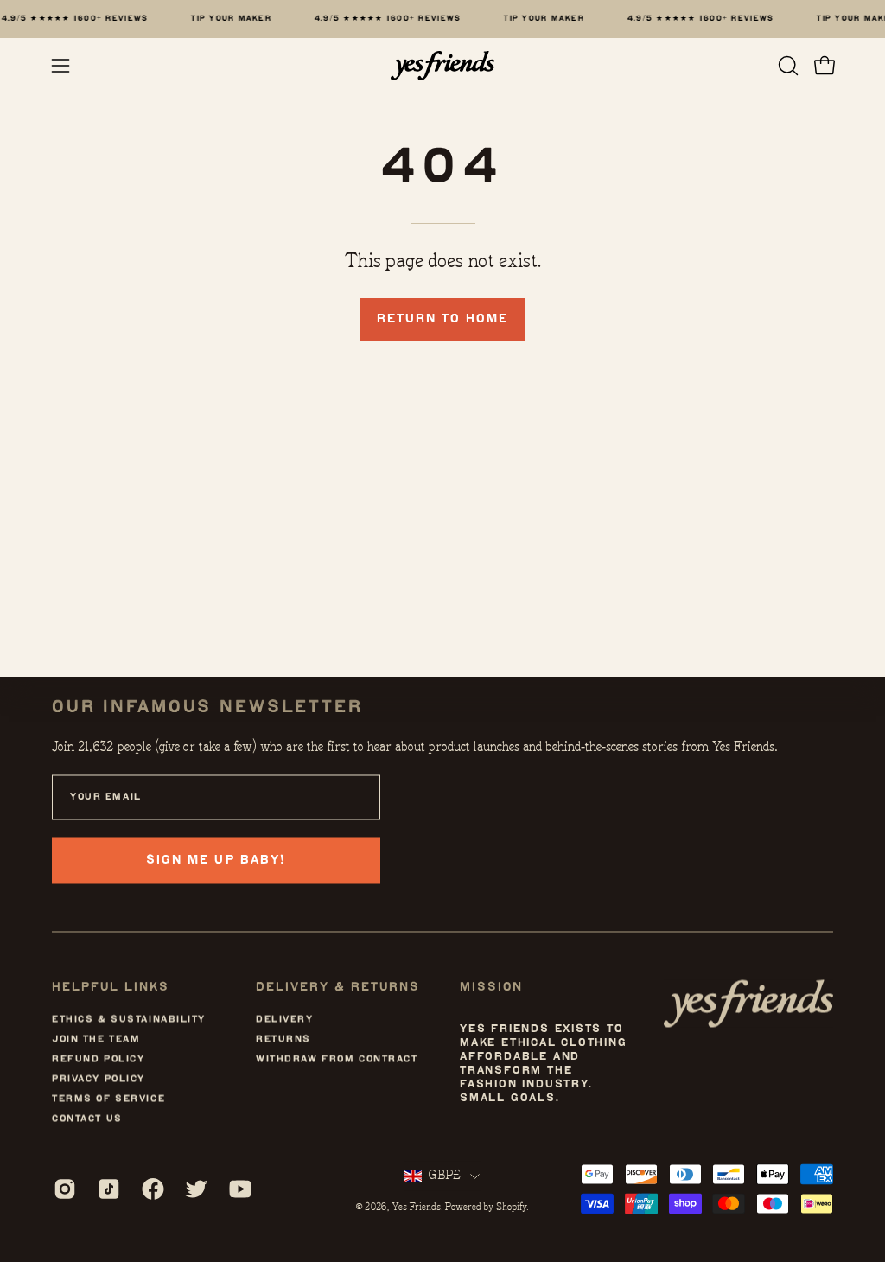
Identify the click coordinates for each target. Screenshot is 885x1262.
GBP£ (445, 1176)
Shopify (511, 1207)
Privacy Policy (98, 1079)
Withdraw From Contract (337, 1059)
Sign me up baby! (215, 859)
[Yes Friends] (442, 65)
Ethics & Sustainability (129, 1019)
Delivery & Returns (337, 986)
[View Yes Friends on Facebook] (151, 1188)
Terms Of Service (108, 1099)
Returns (283, 1039)
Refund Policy (98, 1059)
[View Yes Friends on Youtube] (238, 1188)
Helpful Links (110, 986)
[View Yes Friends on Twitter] (194, 1188)
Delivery (285, 1019)
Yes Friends (416, 1207)
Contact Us (87, 1119)
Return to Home (442, 318)
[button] (786, 66)
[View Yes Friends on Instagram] (62, 1188)
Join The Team (96, 1039)
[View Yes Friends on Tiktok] (107, 1188)
